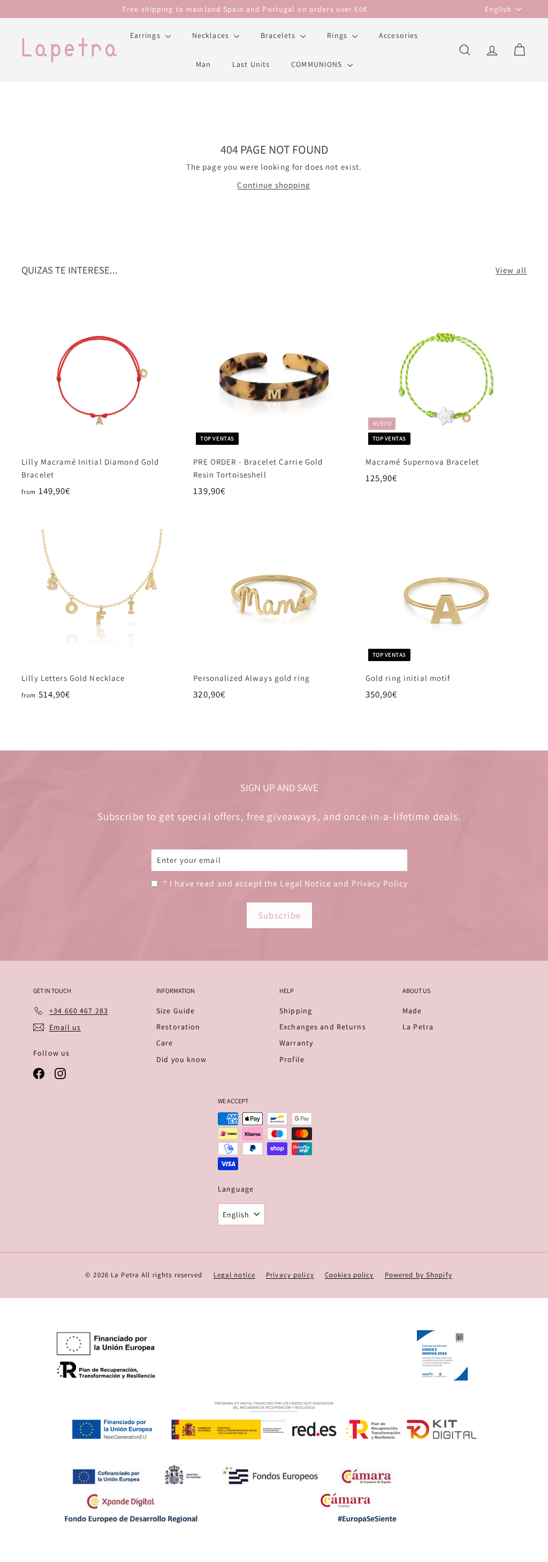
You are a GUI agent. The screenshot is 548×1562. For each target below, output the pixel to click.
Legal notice (235, 1274)
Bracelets (279, 35)
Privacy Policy (380, 883)
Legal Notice (305, 883)
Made (412, 1010)
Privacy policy (290, 1274)
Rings (338, 35)
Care (164, 1043)
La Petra (417, 1027)
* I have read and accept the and (285, 883)
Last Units (251, 64)
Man (203, 64)
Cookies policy (349, 1274)
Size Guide (175, 1010)
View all (511, 270)
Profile (292, 1059)
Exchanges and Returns (322, 1027)
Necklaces (211, 35)
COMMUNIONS (317, 64)
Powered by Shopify (418, 1274)
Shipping (295, 1010)
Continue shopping (273, 185)
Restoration (178, 1027)
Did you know (181, 1059)
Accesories (398, 35)
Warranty (296, 1043)
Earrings (146, 35)
